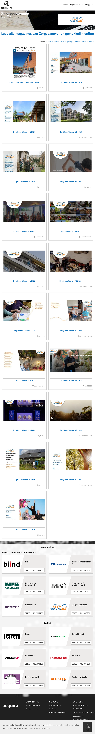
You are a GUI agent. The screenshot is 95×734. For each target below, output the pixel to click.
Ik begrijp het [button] (87, 727)
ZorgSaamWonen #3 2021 (24, 231)
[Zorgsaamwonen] (60, 607)
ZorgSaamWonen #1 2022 (24, 281)
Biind (27, 562)
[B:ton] (13, 636)
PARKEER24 (30, 655)
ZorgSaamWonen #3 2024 (71, 430)
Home (65, 5)
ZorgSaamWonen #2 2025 (71, 480)
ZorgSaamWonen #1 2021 (24, 182)
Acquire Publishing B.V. (80, 705)
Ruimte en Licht (32, 677)
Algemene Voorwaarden (57, 712)
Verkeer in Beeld (79, 677)
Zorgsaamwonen (79, 605)
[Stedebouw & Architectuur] (60, 585)
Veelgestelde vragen (33, 705)
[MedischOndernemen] (60, 564)
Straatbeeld (30, 605)
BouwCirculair (78, 634)
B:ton (27, 634)
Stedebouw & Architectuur (78, 584)
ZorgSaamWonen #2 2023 (71, 331)
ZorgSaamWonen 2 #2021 (71, 182)
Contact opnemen (32, 709)
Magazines (74, 5)
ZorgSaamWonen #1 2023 (24, 331)
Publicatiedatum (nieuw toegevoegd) (60, 42)
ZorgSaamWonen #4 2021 (70, 231)
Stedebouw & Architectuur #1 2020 (24, 82)
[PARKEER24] (13, 658)
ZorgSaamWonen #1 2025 (24, 480)
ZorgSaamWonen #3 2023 (24, 380)
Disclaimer (53, 709)
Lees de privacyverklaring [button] (39, 728)
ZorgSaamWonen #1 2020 (71, 82)
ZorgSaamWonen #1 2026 (24, 529)
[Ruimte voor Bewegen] (13, 585)
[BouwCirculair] (60, 636)
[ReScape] (60, 658)
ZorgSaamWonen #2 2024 (24, 430)
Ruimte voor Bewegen (30, 584)
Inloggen (89, 5)
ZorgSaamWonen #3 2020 (71, 132)
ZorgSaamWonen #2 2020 (24, 132)
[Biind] (13, 564)
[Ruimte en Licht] (13, 679)
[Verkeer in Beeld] (60, 679)
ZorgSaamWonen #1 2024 (71, 380)
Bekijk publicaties (34, 570)
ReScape (76, 655)
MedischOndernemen (81, 562)
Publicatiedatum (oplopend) (84, 42)
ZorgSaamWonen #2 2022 (70, 281)
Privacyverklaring (55, 705)
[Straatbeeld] (13, 607)
